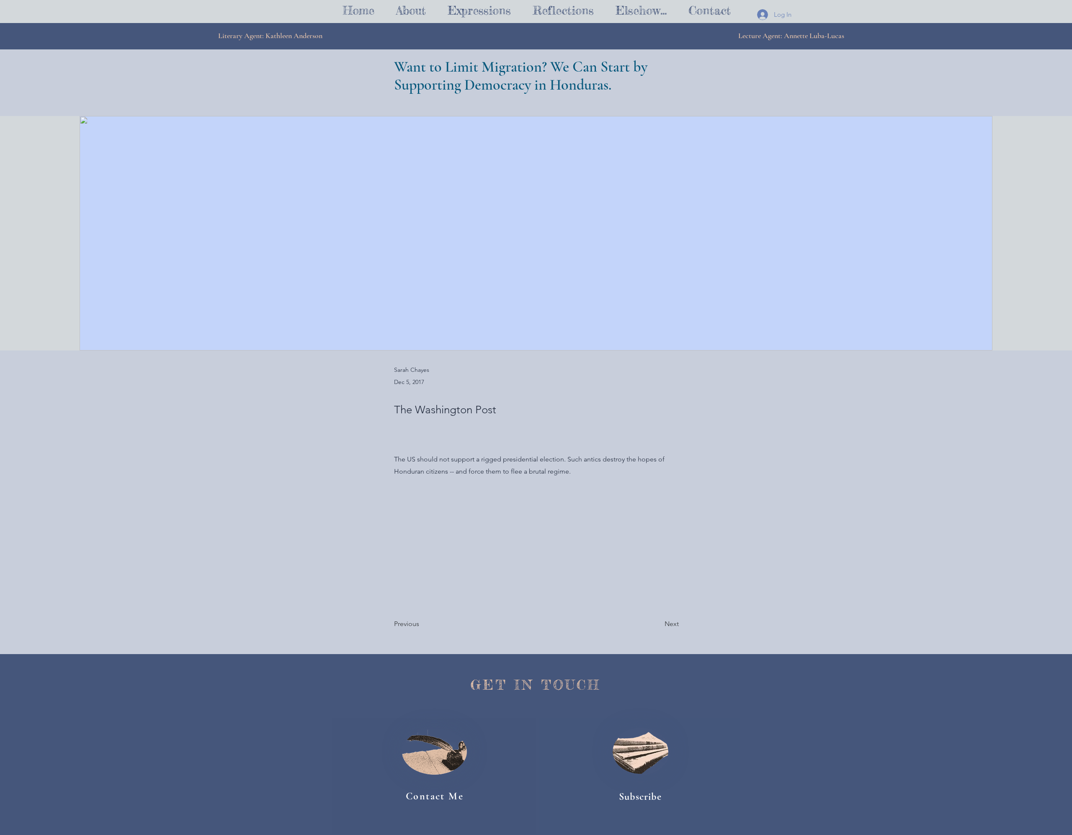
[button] (479, 10)
